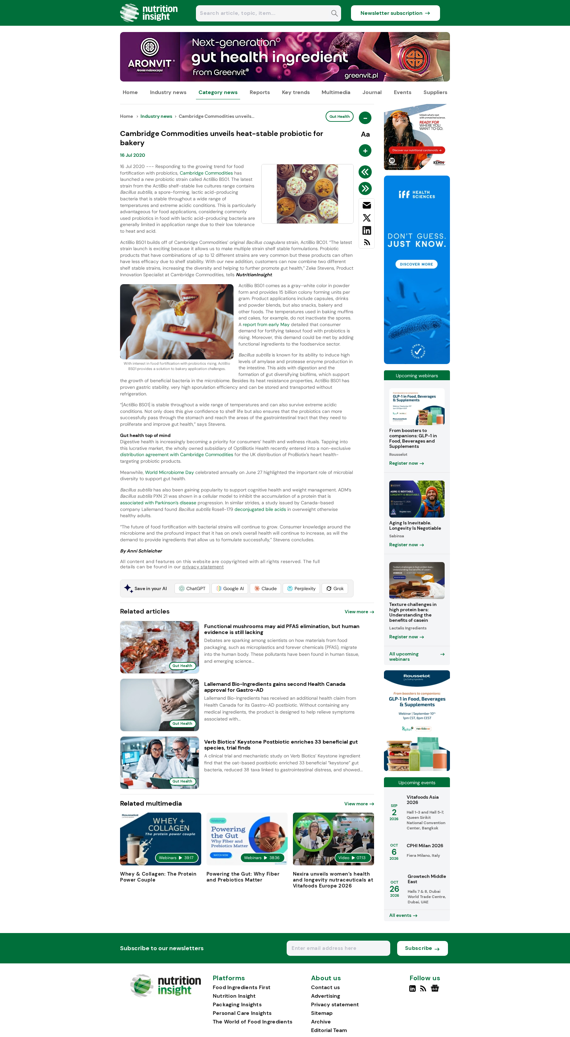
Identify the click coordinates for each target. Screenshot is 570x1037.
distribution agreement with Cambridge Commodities (176, 454)
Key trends (296, 92)
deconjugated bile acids (260, 509)
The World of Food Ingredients (253, 1022)
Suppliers (435, 92)
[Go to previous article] (366, 172)
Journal (372, 92)
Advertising (325, 996)
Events (402, 92)
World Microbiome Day (169, 472)
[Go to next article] (366, 188)
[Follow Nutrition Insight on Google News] (436, 991)
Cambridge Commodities (206, 173)
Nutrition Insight (234, 996)
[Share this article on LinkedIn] (366, 231)
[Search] (335, 14)
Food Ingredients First (242, 987)
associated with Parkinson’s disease (158, 502)
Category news (218, 92)
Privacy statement (335, 1004)
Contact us (325, 987)
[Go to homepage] (165, 995)
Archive (321, 1022)
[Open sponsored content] (285, 80)
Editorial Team (329, 1030)
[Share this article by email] (366, 206)
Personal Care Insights (242, 1013)
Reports (260, 92)
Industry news (168, 92)
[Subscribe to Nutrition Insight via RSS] (366, 244)
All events (400, 915)
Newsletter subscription (392, 13)
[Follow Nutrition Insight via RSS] (424, 991)
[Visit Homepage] (149, 24)
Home (130, 92)
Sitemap (321, 1013)
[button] (192, 588)
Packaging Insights (237, 1004)
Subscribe (418, 948)
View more (356, 611)
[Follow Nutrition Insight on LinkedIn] (412, 991)
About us (326, 978)
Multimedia (336, 92)
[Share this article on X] (366, 219)
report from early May (266, 324)
